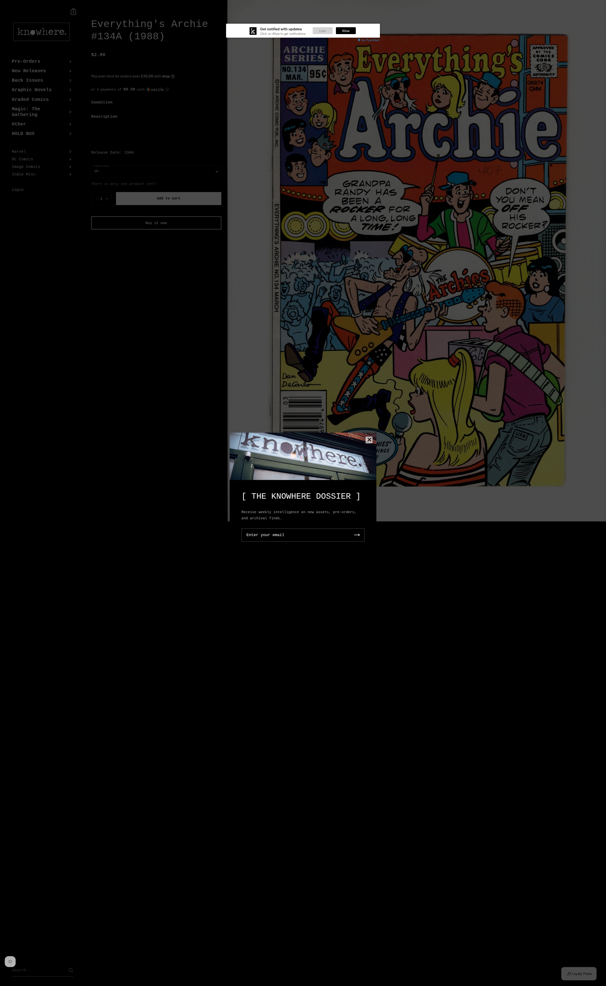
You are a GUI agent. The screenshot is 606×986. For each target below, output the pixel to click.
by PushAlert (370, 40)
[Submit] (357, 535)
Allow (345, 30)
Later (322, 30)
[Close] (369, 440)
